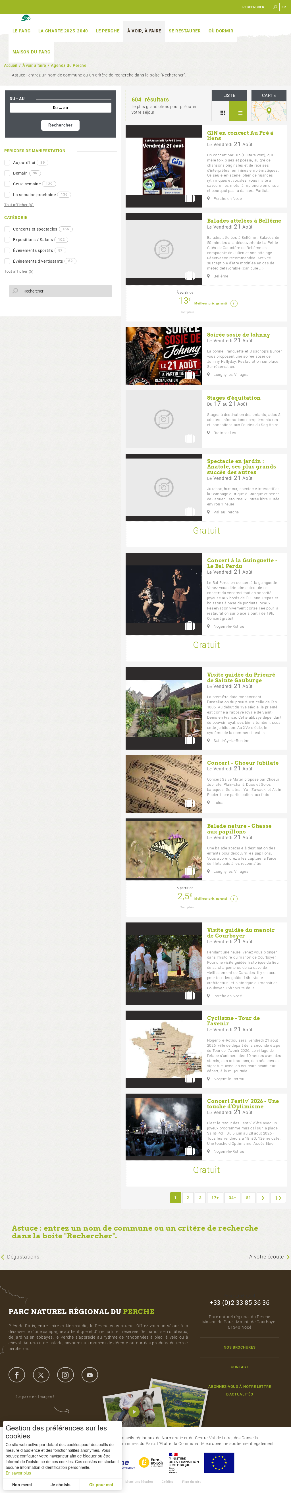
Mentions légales (139, 1482)
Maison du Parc (32, 52)
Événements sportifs (38, 250)
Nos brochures (239, 1347)
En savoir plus (18, 1473)
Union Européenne (218, 1462)
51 (248, 1197)
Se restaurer (185, 31)
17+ (215, 1197)
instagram (65, 1374)
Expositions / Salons (39, 239)
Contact (240, 1367)
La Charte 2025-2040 (63, 31)
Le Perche (107, 31)
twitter (41, 1374)
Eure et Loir (151, 1462)
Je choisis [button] (60, 1484)
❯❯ (278, 1197)
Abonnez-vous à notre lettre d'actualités (239, 1390)
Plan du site (191, 1482)
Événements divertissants (42, 261)
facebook (17, 1374)
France (183, 1462)
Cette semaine (32, 184)
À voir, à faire (144, 31)
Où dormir (221, 31)
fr (284, 7)
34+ (232, 1197)
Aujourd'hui (29, 162)
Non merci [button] (22, 1484)
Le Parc (22, 31)
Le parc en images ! (35, 1397)
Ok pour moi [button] (101, 1484)
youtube (90, 1374)
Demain (25, 173)
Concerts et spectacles (41, 229)
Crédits (167, 1482)
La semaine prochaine (40, 194)
